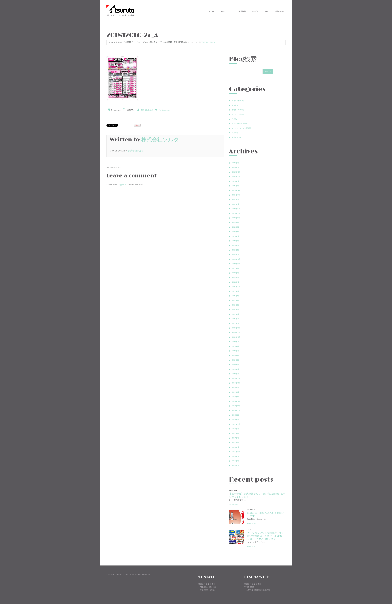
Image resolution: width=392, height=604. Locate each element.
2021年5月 (236, 305)
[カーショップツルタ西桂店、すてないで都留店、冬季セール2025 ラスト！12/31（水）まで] (236, 536)
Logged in (122, 185)
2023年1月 (236, 254)
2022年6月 (236, 268)
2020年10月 (236, 337)
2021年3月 (236, 314)
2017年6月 (236, 433)
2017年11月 (236, 424)
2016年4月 (236, 447)
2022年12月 (236, 259)
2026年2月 (236, 163)
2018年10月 (236, 410)
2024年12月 (236, 190)
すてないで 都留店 (123, 42)
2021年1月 (236, 323)
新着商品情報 (236, 137)
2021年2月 (236, 319)
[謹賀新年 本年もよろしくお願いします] (236, 516)
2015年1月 (236, 465)
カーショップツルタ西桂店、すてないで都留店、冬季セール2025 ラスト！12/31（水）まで (266, 535)
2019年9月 (236, 387)
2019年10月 (236, 383)
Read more (233, 504)
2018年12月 (236, 401)
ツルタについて (226, 11)
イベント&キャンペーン (240, 123)
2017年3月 (236, 442)
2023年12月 (236, 209)
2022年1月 (236, 282)
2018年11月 (236, 406)
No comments (164, 110)
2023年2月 (236, 250)
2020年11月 (236, 332)
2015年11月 (236, 452)
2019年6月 (236, 397)
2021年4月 (236, 309)
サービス (255, 11)
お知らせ (235, 105)
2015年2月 (236, 461)
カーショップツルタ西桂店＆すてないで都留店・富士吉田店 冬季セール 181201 (167, 42)
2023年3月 (236, 245)
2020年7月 (236, 351)
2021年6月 (236, 300)
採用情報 (242, 11)
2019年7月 (236, 392)
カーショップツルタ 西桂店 (241, 128)
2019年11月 (236, 378)
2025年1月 (236, 186)
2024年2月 (236, 199)
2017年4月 (236, 438)
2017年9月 (236, 429)
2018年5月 (236, 415)
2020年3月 (236, 369)
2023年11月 (236, 213)
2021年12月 (236, 286)
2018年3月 (236, 419)
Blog (266, 11)
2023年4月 (236, 241)
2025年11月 (236, 176)
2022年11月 (236, 264)
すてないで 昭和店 (238, 110)
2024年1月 (236, 204)
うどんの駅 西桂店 (238, 100)
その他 (234, 119)
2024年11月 (236, 195)
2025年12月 (236, 172)
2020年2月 (236, 374)
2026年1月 (236, 167)
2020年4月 (236, 364)
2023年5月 (236, 236)
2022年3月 (236, 273)
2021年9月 (236, 291)
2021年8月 (236, 296)
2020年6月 (236, 355)
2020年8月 (236, 346)
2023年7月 (236, 227)
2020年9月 (236, 342)
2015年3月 (236, 456)
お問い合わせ (280, 11)
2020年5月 (236, 360)
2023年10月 (236, 218)
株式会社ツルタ (147, 110)
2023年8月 (236, 222)
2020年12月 (236, 328)
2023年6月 (236, 231)
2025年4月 (236, 181)
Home (212, 11)
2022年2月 (236, 277)
